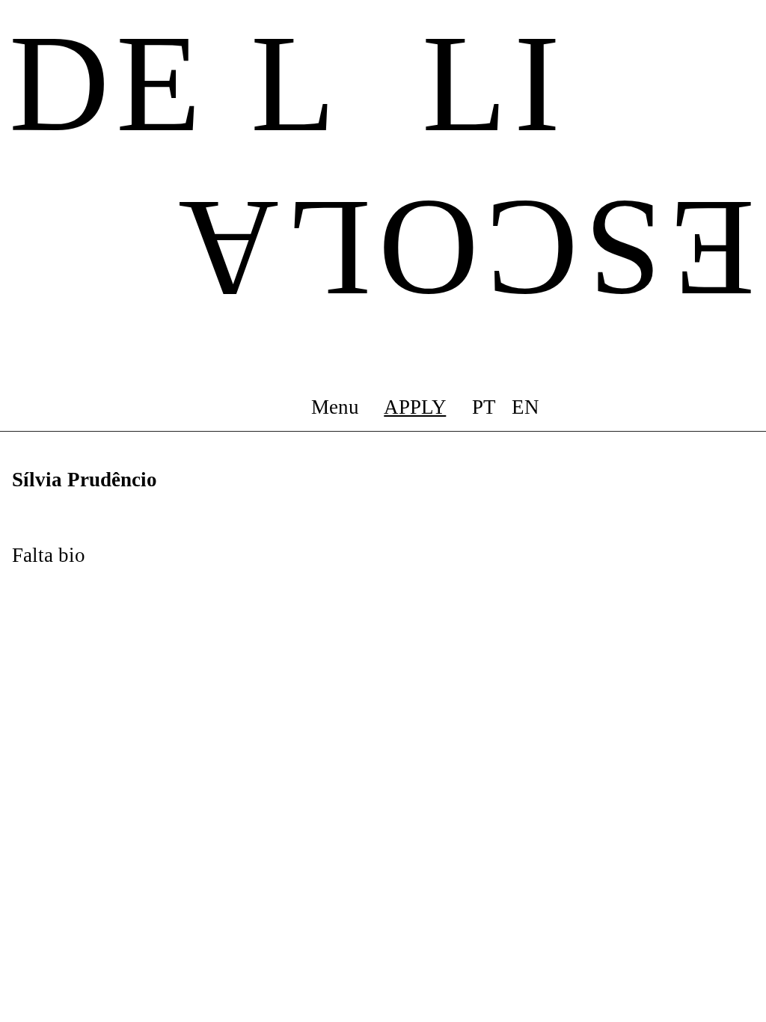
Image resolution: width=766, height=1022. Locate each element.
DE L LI (288, 83)
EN (525, 407)
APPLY (415, 407)
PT (484, 407)
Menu (335, 407)
